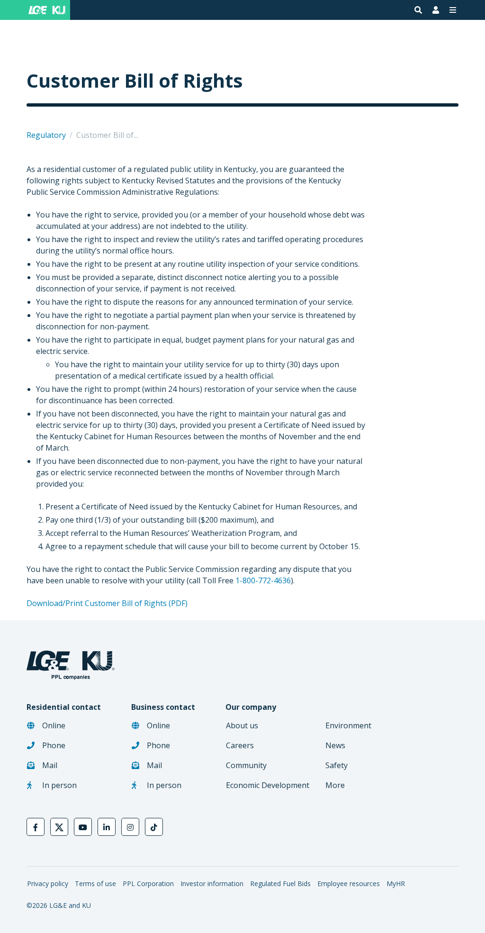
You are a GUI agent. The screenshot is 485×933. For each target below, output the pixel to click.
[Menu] (452, 10)
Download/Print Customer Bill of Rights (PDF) (107, 603)
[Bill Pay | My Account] (435, 10)
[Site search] (418, 10)
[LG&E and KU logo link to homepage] (45, 10)
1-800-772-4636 (263, 580)
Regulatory (46, 135)
